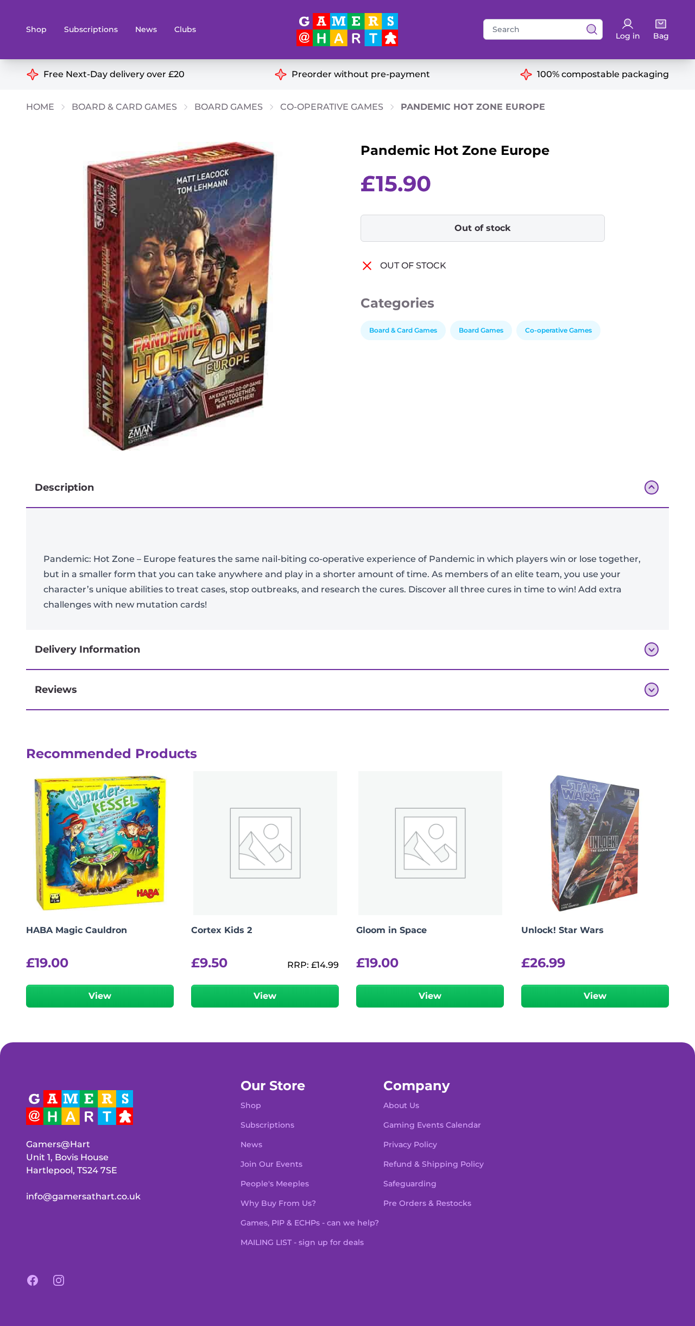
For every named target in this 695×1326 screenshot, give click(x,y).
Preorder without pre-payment (361, 74)
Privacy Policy (410, 1144)
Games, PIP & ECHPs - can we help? (310, 1223)
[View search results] (588, 29)
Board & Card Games (124, 107)
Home (40, 107)
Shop (36, 29)
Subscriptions (91, 29)
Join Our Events (271, 1164)
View (100, 996)
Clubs (185, 29)
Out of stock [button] (482, 228)
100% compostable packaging (603, 74)
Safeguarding (410, 1184)
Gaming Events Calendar (432, 1125)
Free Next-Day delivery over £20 (114, 74)
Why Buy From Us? (278, 1203)
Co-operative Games (331, 107)
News (146, 29)
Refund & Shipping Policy (433, 1164)
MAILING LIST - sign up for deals (302, 1242)
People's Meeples (275, 1184)
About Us (401, 1105)
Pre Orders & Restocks (427, 1203)
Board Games (228, 107)
